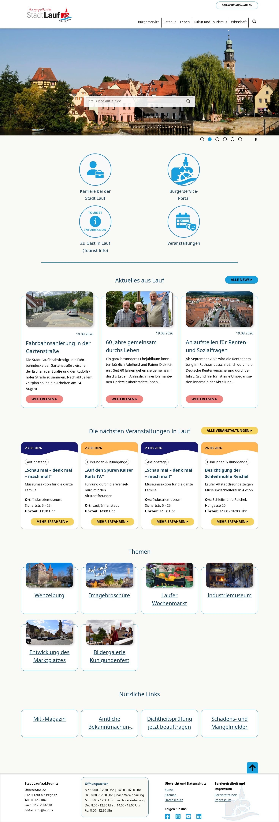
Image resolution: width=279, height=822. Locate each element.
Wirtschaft (239, 22)
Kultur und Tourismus (210, 22)
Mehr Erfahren (50, 521)
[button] (256, 139)
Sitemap (171, 795)
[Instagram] (178, 816)
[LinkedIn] (199, 816)
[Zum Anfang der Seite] (252, 767)
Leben (185, 22)
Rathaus (169, 22)
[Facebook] (167, 816)
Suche (169, 790)
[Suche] (254, 22)
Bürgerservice (148, 22)
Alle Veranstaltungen (228, 430)
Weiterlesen (43, 399)
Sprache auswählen (237, 5)
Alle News (240, 279)
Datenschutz (174, 800)
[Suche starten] (188, 101)
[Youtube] (188, 816)
